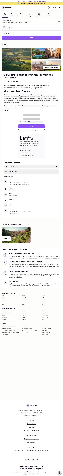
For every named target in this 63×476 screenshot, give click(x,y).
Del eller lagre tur (31, 131)
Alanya (3, 311)
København (45, 317)
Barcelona (24, 313)
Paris (43, 311)
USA (3, 302)
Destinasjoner (31, 442)
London (44, 313)
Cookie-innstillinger (32, 459)
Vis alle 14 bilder (52, 67)
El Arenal (24, 319)
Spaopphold (25, 334)
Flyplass (22, 121)
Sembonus (31, 447)
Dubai (23, 317)
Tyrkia (43, 295)
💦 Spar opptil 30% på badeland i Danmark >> (31, 3)
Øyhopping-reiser (46, 328)
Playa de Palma (6, 313)
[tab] (5, 15)
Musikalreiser (45, 334)
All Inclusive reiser (6, 328)
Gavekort (31, 454)
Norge (23, 304)
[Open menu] (59, 7)
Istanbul (4, 319)
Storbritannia (25, 302)
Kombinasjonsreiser (27, 328)
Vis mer (6, 110)
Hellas (43, 297)
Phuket (23, 315)
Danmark (24, 295)
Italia (3, 297)
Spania (3, 295)
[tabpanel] (31, 29)
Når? (4, 26)
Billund (23, 311)
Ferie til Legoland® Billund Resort (30, 330)
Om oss (31, 421)
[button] (31, 166)
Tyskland (4, 300)
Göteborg (4, 317)
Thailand (44, 300)
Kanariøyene (45, 302)
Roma (3, 315)
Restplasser (44, 326)
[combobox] (30, 22)
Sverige (24, 300)
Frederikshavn (45, 315)
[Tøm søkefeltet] (59, 21)
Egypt (3, 304)
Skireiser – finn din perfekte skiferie (10, 332)
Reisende (6, 32)
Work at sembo (31, 435)
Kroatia (43, 304)
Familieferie (5, 334)
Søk (31, 37)
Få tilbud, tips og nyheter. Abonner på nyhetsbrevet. (31, 450)
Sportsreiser (25, 332)
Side (43, 319)
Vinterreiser (25, 326)
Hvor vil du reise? (8, 20)
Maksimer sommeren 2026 (8, 326)
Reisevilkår (31, 427)
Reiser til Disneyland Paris (8, 330)
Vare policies (31, 424)
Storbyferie (44, 330)
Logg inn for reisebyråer (31, 430)
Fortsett (31, 126)
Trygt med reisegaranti (31, 439)
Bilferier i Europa (46, 332)
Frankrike (24, 297)
